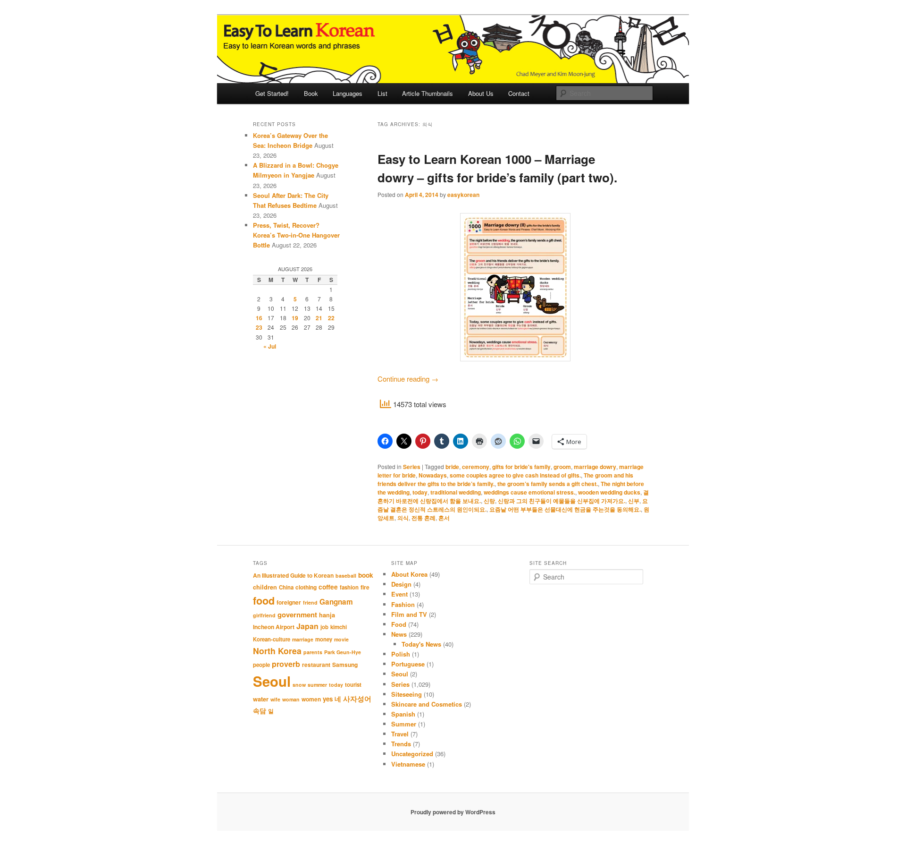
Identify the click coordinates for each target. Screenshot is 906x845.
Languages (347, 93)
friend (310, 602)
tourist (353, 685)
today (420, 492)
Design (401, 584)
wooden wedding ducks (609, 492)
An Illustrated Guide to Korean (293, 575)
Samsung (345, 664)
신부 (633, 500)
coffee (328, 586)
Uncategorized (412, 753)
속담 (259, 710)
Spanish (403, 713)
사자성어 (357, 698)
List (382, 93)
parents (312, 652)
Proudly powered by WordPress (453, 812)
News (399, 634)
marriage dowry (595, 466)
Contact (518, 93)
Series (411, 466)
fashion (349, 587)
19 (295, 318)
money (323, 639)
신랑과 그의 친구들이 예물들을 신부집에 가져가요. (561, 500)
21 (319, 318)
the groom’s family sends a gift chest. (547, 483)
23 (259, 327)
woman (291, 699)
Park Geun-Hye (342, 652)
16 (259, 318)
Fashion (403, 604)
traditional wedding (455, 492)
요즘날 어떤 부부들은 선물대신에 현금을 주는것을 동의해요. (565, 509)
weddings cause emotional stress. (529, 492)
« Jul (269, 346)
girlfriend (264, 615)
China (286, 587)
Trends (401, 743)
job (324, 627)
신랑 (489, 500)
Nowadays (433, 475)
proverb (286, 663)
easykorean (463, 194)
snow (299, 684)
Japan (307, 626)
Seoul (272, 681)
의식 (403, 517)
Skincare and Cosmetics (426, 704)
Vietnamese (408, 764)
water (260, 699)
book (365, 575)
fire (365, 587)
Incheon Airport (273, 627)
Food (398, 624)
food (264, 600)
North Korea (277, 651)
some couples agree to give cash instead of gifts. (515, 475)
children (265, 587)
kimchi (338, 627)
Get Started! (272, 93)
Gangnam (336, 602)
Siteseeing (406, 694)
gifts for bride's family (521, 466)
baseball (346, 575)
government (297, 614)
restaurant (316, 664)
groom (562, 466)
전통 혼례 (423, 517)
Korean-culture (271, 639)
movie (341, 639)
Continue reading (408, 379)
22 (331, 318)
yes (328, 698)
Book (311, 93)
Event (399, 593)
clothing (306, 587)
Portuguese (408, 663)
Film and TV (409, 614)
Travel (400, 733)
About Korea (409, 574)
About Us (481, 93)
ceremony (475, 466)
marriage (302, 639)
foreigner (289, 602)
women (311, 699)
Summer (403, 723)
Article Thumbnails (427, 93)
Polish (400, 653)
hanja (327, 615)
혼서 (444, 517)
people (261, 665)
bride (452, 466)
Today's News (421, 644)
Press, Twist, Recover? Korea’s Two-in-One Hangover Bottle (296, 235)
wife (275, 699)
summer (317, 684)
